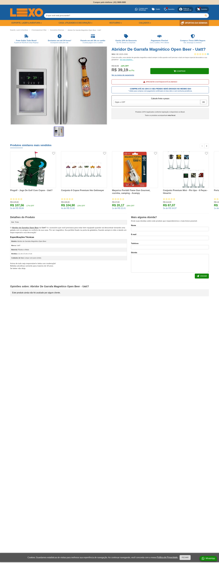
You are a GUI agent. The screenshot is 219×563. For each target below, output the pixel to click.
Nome (133, 225)
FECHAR (185, 557)
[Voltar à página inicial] (26, 12)
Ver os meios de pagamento (123, 75)
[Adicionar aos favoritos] (105, 48)
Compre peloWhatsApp (143, 9)
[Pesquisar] (206, 15)
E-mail (133, 234)
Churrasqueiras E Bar (39, 30)
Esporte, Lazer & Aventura (26, 23)
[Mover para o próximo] (206, 146)
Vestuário (114, 23)
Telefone (135, 243)
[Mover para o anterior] (202, 146)
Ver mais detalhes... (126, 60)
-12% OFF (124, 66)
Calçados (144, 23)
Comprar (180, 71)
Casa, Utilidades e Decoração (75, 23)
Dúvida (134, 252)
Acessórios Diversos (57, 30)
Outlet (158, 9)
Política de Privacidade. (167, 557)
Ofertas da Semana (196, 23)
